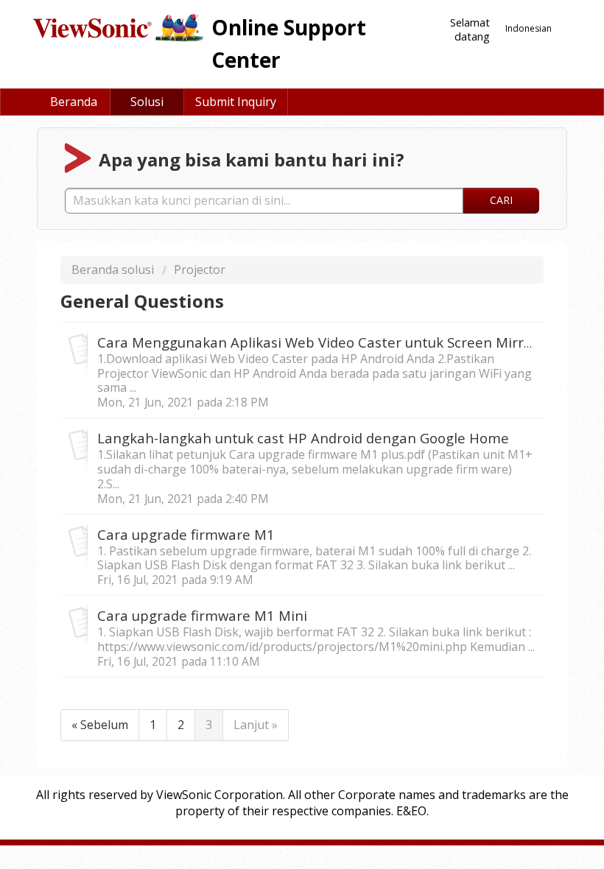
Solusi (147, 102)
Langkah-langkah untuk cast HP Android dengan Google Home (303, 438)
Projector (199, 269)
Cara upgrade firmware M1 (186, 534)
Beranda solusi (114, 269)
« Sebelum (99, 725)
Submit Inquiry (235, 102)
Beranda (73, 102)
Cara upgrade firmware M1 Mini (202, 615)
